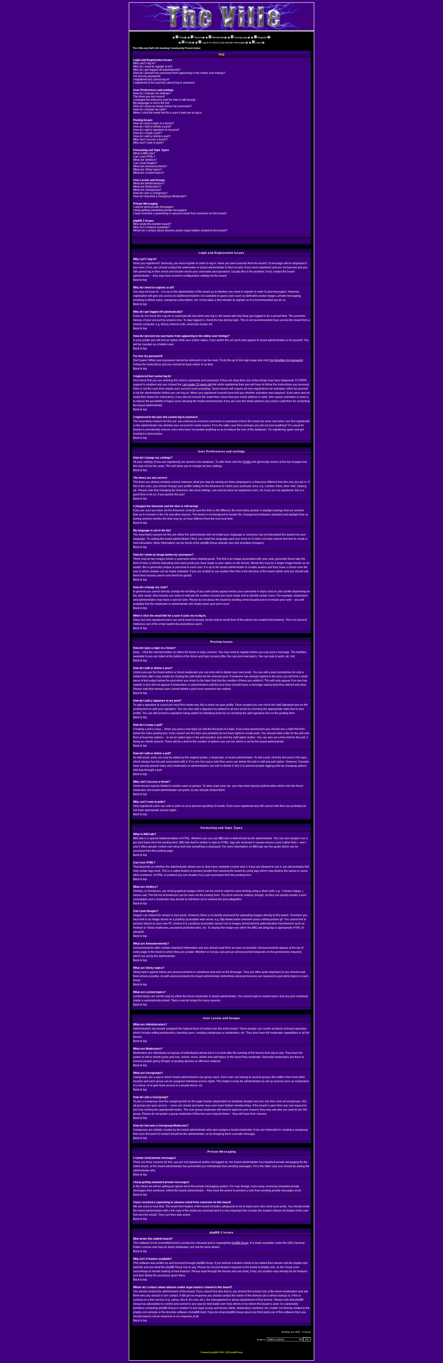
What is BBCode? (144, 153)
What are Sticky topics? (147, 169)
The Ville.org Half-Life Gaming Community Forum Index (167, 48)
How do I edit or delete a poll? (152, 136)
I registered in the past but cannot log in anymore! (164, 82)
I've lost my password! (146, 76)
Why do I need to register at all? (153, 66)
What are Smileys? (145, 159)
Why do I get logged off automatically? (157, 69)
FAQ (181, 37)
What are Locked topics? (148, 172)
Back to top (140, 280)
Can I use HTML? (144, 156)
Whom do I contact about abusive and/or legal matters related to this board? (180, 230)
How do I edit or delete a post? (152, 126)
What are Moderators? (147, 186)
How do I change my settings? (152, 93)
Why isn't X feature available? (151, 227)
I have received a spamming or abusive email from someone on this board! (179, 213)
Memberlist (218, 37)
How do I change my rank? (150, 109)
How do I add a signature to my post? (156, 129)
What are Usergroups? (147, 189)
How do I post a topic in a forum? (153, 123)
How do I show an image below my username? (162, 106)
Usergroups (241, 37)
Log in (258, 42)
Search (198, 37)
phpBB (214, 1352)
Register (262, 37)
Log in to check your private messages (223, 42)
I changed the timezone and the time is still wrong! (164, 99)
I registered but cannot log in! (151, 79)
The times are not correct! (149, 96)
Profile (188, 42)
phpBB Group (239, 1243)
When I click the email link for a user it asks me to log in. (167, 112)
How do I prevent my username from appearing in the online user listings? (179, 73)
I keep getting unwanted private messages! (160, 210)
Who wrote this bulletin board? (152, 224)
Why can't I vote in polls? (148, 142)
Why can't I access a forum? (150, 139)
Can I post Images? (145, 163)
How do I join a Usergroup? (150, 193)
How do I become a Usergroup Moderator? (160, 196)
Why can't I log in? (144, 63)
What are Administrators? (149, 183)
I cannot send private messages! (153, 207)
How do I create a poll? (147, 133)
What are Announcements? (150, 166)
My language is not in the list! (151, 103)
